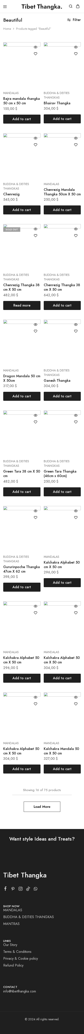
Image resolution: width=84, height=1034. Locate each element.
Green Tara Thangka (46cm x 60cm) (60, 473)
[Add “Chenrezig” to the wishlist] (35, 145)
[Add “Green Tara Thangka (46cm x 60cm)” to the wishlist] (76, 422)
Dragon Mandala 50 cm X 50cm (21, 378)
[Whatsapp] (35, 889)
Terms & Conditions (17, 951)
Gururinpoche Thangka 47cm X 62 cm (21, 569)
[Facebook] (5, 889)
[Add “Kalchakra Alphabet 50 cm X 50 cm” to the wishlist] (76, 517)
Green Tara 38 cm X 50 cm (21, 473)
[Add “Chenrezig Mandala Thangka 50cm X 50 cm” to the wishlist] (76, 145)
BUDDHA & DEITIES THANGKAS (57, 95)
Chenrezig (11, 194)
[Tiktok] (28, 889)
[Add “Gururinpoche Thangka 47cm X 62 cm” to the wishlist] (35, 517)
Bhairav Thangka (57, 103)
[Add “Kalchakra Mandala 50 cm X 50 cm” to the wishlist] (76, 704)
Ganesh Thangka (57, 380)
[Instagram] (20, 889)
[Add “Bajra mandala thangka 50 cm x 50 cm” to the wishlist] (35, 53)
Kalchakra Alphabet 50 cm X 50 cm (62, 564)
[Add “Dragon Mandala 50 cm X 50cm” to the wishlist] (35, 331)
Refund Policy (13, 965)
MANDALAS (11, 93)
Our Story (10, 944)
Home (7, 29)
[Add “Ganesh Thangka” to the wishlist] (76, 331)
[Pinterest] (13, 889)
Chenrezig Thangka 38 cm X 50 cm (21, 287)
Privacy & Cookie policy (20, 958)
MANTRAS (11, 923)
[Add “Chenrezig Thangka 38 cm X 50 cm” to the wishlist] (35, 235)
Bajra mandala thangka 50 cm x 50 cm (21, 101)
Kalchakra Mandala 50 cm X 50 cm (61, 751)
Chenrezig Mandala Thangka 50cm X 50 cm (62, 192)
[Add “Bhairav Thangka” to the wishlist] (76, 53)
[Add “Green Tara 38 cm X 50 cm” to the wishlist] (35, 422)
